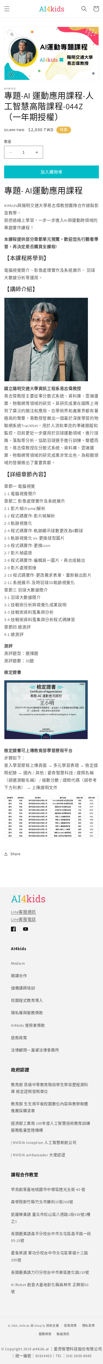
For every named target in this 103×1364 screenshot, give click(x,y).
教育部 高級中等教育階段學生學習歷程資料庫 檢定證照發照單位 (49, 1088)
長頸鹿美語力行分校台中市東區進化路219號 (50, 1272)
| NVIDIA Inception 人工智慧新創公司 (43, 1142)
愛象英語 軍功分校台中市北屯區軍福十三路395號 (49, 1256)
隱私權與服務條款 (27, 1012)
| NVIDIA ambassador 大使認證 (38, 1154)
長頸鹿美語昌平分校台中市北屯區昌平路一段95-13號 (51, 1237)
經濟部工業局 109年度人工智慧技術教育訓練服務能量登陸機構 (50, 1127)
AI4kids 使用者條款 (28, 1025)
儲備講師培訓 (23, 988)
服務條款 (45, 1334)
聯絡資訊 (63, 1334)
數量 (8, 141)
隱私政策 (88, 1325)
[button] (7, 9)
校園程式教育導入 (27, 1000)
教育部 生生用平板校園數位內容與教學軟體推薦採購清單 (49, 1107)
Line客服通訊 (23, 911)
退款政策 (19, 1037)
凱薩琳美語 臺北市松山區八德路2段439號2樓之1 (51, 1218)
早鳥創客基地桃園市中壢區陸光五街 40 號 (48, 1189)
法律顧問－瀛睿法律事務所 (35, 1050)
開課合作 (19, 975)
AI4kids (24, 1325)
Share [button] (15, 853)
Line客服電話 (23, 919)
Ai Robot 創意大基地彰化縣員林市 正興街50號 (50, 1288)
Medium (18, 963)
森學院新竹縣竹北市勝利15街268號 (42, 1201)
